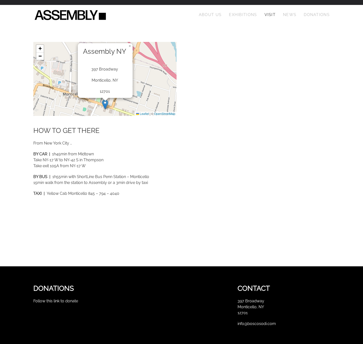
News (289, 14)
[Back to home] (70, 15)
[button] (105, 104)
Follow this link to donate (55, 301)
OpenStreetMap (164, 113)
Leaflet (144, 113)
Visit (270, 14)
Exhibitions (243, 14)
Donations (317, 14)
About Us (210, 14)
